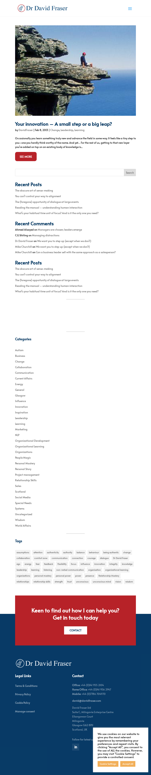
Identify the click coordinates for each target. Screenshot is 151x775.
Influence (20, 401)
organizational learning (116, 569)
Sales (18, 486)
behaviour (94, 552)
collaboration (23, 558)
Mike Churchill (23, 246)
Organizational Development (32, 440)
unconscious (82, 581)
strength (59, 581)
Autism (19, 350)
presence (89, 575)
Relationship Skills (25, 480)
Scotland (20, 491)
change (127, 552)
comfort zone (40, 558)
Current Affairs (23, 378)
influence (85, 563)
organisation (94, 569)
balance (81, 552)
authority (67, 552)
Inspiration (21, 412)
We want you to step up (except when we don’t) (64, 241)
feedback (48, 563)
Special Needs (23, 503)
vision (118, 581)
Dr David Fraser (24, 241)
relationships (23, 581)
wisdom (129, 581)
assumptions (23, 552)
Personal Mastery (25, 463)
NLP (17, 435)
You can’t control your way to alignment (38, 196)
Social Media (23, 497)
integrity (113, 563)
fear (38, 563)
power (78, 575)
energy (28, 563)
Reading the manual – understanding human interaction (48, 207)
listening (48, 569)
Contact (76, 630)
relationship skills (42, 581)
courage (91, 558)
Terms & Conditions (26, 686)
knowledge (127, 563)
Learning (79, 130)
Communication (24, 372)
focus (73, 563)
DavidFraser (26, 130)
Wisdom (20, 520)
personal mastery (42, 575)
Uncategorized (23, 514)
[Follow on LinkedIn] (75, 747)
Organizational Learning (29, 446)
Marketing (21, 429)
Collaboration (23, 367)
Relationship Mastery (109, 575)
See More (26, 156)
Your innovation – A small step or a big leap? (63, 123)
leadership (22, 569)
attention (38, 552)
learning (35, 569)
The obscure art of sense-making (34, 190)
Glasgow (20, 395)
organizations (23, 575)
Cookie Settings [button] (108, 763)
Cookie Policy (22, 702)
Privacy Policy (23, 694)
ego (18, 563)
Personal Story (23, 469)
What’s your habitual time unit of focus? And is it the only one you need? (57, 213)
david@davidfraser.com (86, 700)
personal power (63, 575)
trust (69, 581)
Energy (19, 384)
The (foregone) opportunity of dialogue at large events (47, 202)
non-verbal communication (70, 569)
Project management (27, 474)
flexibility (61, 563)
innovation (99, 563)
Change (54, 130)
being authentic (111, 552)
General (19, 390)
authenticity (53, 552)
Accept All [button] (127, 763)
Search (130, 172)
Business (20, 356)
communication (60, 558)
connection (77, 558)
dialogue (104, 558)
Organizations (23, 452)
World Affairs (23, 525)
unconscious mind (102, 581)
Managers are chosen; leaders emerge (60, 229)
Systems (19, 508)
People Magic (23, 457)
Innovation (21, 406)
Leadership (67, 130)
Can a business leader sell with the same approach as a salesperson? (76, 252)
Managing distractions (45, 235)
